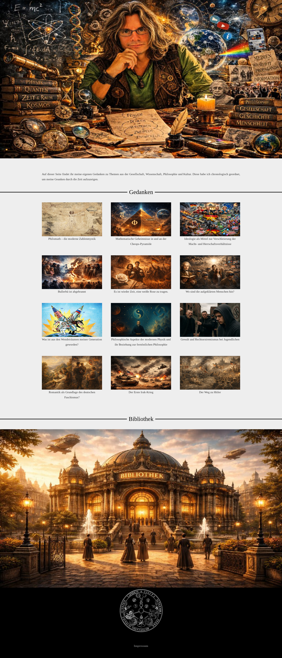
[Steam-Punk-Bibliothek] (141, 508)
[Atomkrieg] (72, 320)
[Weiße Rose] (141, 272)
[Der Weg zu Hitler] (210, 373)
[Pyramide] (141, 219)
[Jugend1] (210, 320)
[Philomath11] (72, 219)
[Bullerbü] (72, 272)
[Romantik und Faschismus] (72, 373)
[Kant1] (210, 272)
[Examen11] (141, 320)
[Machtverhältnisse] (210, 219)
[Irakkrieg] (141, 373)
